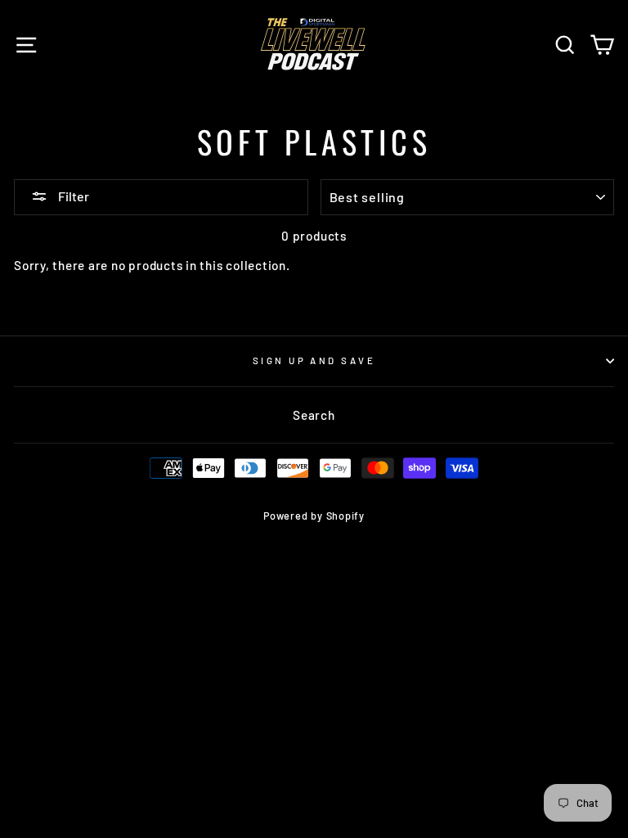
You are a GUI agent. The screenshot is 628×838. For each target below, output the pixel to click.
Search (314, 415)
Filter (72, 196)
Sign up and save (314, 360)
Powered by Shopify (314, 515)
